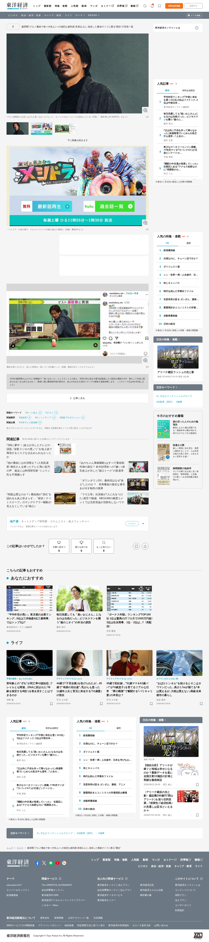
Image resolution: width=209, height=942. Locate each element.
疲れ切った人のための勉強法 (185, 423)
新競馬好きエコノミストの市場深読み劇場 (181, 307)
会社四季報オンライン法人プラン (114, 890)
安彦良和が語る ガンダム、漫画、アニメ (181, 299)
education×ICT (14, 885)
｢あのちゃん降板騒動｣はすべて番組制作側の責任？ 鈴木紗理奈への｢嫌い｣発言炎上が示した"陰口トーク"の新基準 (102, 466)
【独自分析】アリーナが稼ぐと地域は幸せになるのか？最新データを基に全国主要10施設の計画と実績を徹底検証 (158, 772)
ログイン (194, 6)
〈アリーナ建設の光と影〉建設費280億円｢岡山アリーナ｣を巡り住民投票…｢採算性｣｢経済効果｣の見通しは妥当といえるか (158, 801)
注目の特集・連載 (166, 339)
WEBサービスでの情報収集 (21, 925)
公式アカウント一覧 (78, 918)
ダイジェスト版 (172, 266)
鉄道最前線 (169, 250)
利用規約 (179, 910)
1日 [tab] (167, 243)
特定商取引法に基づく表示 (91, 925)
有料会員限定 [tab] (188, 90)
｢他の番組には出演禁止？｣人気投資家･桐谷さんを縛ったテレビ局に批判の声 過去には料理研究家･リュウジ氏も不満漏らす (28, 468)
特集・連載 (61, 6)
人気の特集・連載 (169, 236)
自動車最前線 (170, 315)
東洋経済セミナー (106, 900)
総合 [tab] (167, 90)
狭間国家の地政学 (182, 468)
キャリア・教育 (53, 15)
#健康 (179, 401)
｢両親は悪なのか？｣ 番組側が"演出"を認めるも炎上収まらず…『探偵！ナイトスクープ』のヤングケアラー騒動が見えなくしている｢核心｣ (29, 500)
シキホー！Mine (50, 905)
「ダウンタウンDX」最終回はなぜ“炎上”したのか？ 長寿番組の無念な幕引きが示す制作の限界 (102, 484)
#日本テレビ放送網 (28, 422)
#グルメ (49, 412)
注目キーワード (165, 387)
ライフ (68, 15)
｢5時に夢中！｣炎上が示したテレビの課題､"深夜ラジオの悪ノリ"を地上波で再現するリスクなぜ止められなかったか (29, 451)
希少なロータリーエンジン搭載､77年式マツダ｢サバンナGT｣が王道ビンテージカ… (180, 150)
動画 (84, 6)
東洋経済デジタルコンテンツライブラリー (63, 900)
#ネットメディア (43, 417)
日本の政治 (169, 323)
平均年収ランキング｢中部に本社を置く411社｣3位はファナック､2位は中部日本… (181, 100)
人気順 (75, 6)
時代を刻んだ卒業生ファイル (178, 291)
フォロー (132, 523)
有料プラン (181, 895)
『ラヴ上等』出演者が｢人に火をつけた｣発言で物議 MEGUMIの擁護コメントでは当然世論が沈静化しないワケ (102, 498)
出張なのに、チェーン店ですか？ (181, 258)
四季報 (121, 6)
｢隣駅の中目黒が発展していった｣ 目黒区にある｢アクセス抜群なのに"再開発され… (181, 166)
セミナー (106, 6)
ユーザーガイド (183, 905)
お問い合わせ (161, 925)
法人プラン (181, 900)
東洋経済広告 (147, 885)
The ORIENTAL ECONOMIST (57, 885)
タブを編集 (196, 15)
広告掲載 (98, 918)
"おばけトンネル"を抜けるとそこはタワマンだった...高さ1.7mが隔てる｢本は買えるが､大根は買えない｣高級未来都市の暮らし (178, 689)
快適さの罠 (179, 445)
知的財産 (69, 925)
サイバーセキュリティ (18, 890)
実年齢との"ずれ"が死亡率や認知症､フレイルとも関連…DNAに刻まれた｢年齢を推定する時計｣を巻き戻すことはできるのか (30, 689)
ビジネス (13, 15)
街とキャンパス (172, 283)
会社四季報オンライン (53, 890)
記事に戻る (13, 27)
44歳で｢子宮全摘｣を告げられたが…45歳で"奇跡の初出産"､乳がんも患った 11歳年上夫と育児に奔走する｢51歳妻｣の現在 (79, 689)
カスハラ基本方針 (141, 925)
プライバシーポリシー (49, 925)
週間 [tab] (188, 243)
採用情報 (58, 918)
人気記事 (163, 83)
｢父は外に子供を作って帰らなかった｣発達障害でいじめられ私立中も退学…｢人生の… (180, 133)
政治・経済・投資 (31, 15)
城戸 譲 (14, 521)
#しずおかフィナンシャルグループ (174, 396)
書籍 (133, 6)
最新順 (48, 6)
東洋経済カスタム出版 (151, 890)
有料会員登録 (174, 6)
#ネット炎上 (31, 412)
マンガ (94, 6)
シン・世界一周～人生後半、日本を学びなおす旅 (181, 274)
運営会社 (44, 918)
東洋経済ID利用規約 (118, 925)
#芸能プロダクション (70, 417)
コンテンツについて (185, 890)
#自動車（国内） (165, 401)
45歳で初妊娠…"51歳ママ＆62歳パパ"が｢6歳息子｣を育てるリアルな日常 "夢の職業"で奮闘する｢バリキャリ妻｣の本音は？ (129, 689)
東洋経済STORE (50, 895)
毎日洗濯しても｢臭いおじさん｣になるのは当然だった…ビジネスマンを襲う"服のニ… (181, 116)
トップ (37, 6)
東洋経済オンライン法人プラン (113, 885)
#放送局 (22, 417)
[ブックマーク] (136, 546)
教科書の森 (146, 895)
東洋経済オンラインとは (167, 27)
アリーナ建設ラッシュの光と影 (175, 372)
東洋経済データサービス (110, 895)
